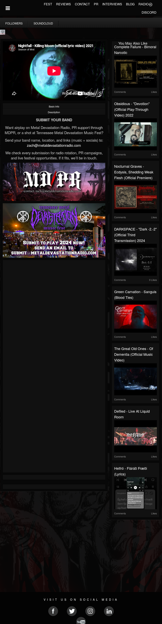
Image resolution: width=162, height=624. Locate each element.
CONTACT (82, 4)
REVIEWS (63, 4)
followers (14, 23)
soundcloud (43, 23)
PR (96, 4)
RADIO (143, 4)
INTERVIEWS (112, 4)
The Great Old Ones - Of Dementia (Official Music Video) (133, 354)
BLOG (130, 4)
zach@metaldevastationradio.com (54, 145)
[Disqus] (54, 315)
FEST (48, 4)
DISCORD (149, 12)
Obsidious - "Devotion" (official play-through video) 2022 (132, 109)
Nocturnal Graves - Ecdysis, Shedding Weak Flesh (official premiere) (133, 172)
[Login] (151, 4)
